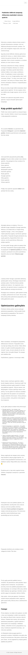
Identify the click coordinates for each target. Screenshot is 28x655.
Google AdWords (16, 21)
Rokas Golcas (8, 21)
